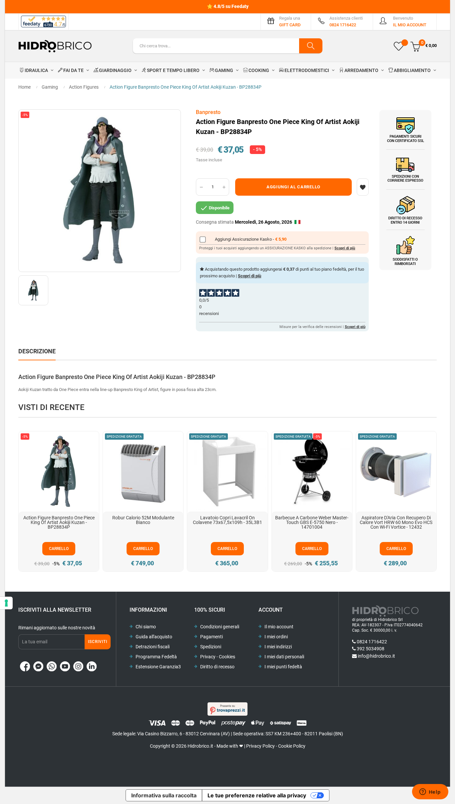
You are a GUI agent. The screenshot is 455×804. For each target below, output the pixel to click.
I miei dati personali (284, 656)
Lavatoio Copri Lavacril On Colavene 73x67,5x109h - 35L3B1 (227, 520)
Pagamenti (211, 636)
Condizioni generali (219, 626)
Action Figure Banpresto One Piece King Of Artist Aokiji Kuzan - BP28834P (59, 522)
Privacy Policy (260, 746)
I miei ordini (276, 636)
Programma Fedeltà (156, 656)
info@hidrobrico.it (376, 656)
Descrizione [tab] (37, 351)
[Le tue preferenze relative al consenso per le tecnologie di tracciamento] (6, 603)
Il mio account (278, 626)
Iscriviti (97, 641)
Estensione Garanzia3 (158, 666)
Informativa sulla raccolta (164, 795)
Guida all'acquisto (154, 636)
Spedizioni (210, 646)
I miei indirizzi (278, 646)
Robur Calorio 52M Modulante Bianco (143, 520)
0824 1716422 (372, 641)
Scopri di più (344, 248)
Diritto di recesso (217, 666)
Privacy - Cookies (217, 656)
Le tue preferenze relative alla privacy (257, 795)
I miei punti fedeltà (283, 666)
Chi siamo (146, 626)
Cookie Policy (291, 746)
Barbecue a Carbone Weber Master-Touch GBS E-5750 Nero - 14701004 (311, 522)
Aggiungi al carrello (293, 186)
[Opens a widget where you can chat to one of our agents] (430, 792)
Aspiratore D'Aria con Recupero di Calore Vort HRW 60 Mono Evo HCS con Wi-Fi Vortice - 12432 (396, 522)
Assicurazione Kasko (252, 239)
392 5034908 (370, 648)
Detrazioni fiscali (153, 646)
